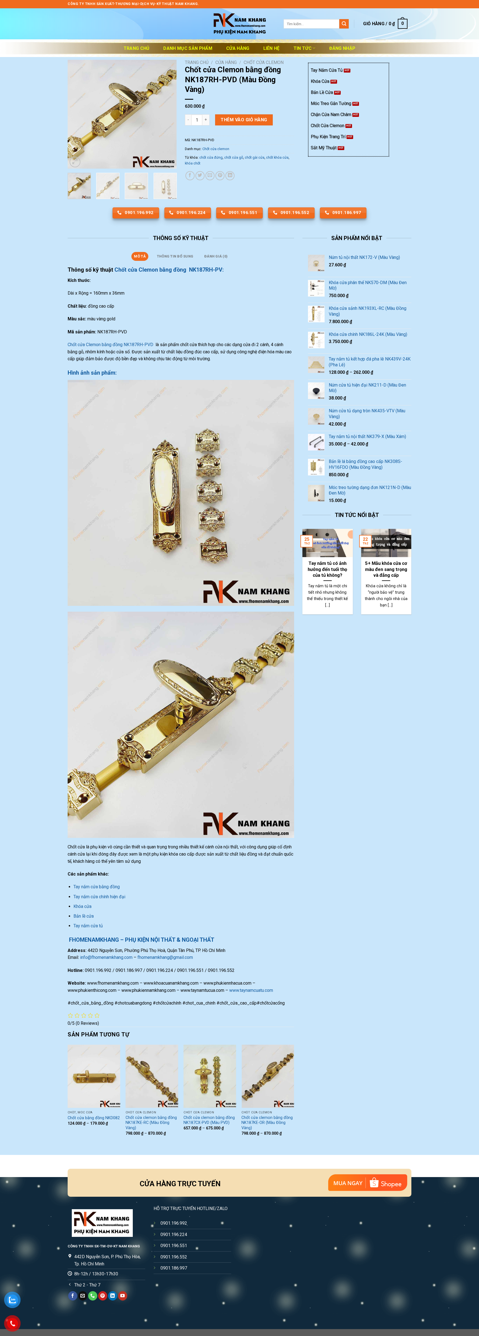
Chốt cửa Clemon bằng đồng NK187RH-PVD (111, 344)
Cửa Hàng (237, 48)
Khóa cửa (82, 906)
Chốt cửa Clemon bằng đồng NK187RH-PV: (169, 269)
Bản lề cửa (83, 916)
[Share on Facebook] (190, 175)
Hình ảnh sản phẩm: (92, 372)
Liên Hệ (271, 48)
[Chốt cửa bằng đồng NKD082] (94, 1076)
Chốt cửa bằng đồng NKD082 (94, 1118)
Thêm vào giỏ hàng (244, 119)
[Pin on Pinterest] (220, 175)
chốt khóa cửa (277, 157)
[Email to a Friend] (210, 175)
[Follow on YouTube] (122, 1296)
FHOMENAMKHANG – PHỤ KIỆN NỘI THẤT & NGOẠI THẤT (141, 939)
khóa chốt (192, 163)
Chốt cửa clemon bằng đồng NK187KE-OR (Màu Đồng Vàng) (267, 1122)
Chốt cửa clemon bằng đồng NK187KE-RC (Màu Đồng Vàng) (151, 1122)
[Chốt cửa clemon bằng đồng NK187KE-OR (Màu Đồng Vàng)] (267, 1076)
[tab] (139, 256)
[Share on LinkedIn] (230, 175)
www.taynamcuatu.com (251, 990)
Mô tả (140, 256)
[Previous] (77, 114)
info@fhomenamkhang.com (106, 957)
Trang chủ (137, 48)
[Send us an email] (82, 1296)
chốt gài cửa (254, 157)
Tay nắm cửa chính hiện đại (99, 896)
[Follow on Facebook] (72, 1296)
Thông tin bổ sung (175, 256)
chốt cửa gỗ (233, 157)
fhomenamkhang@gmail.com (165, 957)
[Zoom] (75, 162)
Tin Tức (303, 48)
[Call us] (92, 1296)
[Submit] (344, 24)
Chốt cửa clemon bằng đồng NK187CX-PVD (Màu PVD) (209, 1120)
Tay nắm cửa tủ (88, 925)
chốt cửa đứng (211, 157)
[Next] (167, 114)
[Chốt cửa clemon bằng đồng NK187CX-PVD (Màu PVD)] (210, 1076)
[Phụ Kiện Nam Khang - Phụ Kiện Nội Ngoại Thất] (239, 24)
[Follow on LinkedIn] (112, 1296)
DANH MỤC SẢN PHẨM (187, 48)
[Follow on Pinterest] (102, 1296)
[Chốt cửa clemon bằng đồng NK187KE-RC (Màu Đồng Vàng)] (152, 1076)
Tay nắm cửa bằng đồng (96, 886)
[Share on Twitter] (200, 175)
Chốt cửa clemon (264, 62)
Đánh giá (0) (216, 256)
